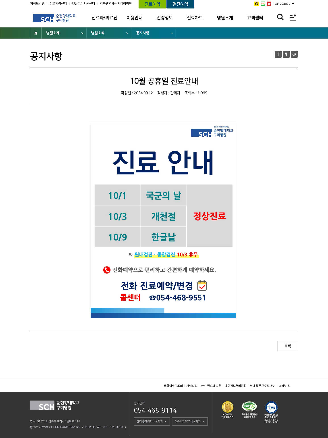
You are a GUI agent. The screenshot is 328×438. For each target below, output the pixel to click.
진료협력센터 (58, 3)
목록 (287, 346)
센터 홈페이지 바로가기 (150, 421)
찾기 (280, 17)
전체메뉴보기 (293, 17)
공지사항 (142, 33)
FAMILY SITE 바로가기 (188, 421)
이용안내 (135, 17)
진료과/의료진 (104, 17)
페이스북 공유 (278, 54)
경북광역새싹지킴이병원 (116, 3)
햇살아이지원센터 (83, 3)
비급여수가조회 (173, 385)
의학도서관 (37, 3)
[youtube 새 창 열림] (269, 4)
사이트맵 (192, 385)
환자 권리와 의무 (211, 385)
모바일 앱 (284, 385)
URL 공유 (294, 54)
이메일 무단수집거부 (262, 385)
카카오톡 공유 (286, 54)
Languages (282, 4)
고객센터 (255, 17)
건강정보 (165, 17)
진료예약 (152, 4)
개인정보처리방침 (235, 385)
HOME (36, 33)
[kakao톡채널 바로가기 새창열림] (256, 4)
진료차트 (195, 17)
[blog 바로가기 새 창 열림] (263, 4)
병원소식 (97, 33)
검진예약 (180, 4)
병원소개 (225, 17)
